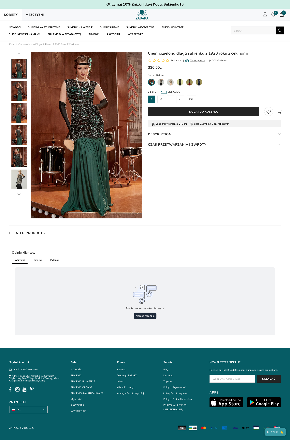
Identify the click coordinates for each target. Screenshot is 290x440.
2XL (191, 99)
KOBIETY (11, 15)
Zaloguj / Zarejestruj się (264, 15)
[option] (86, 135)
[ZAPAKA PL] (142, 15)
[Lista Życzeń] (268, 111)
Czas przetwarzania (166, 123)
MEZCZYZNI (35, 15)
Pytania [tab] (54, 259)
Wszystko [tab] (20, 259)
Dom (12, 44)
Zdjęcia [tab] (38, 259)
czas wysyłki (201, 123)
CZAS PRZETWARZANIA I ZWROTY (177, 144)
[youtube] (24, 389)
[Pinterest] (32, 389)
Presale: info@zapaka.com (24, 369)
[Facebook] (10, 389)
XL (180, 99)
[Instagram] (17, 389)
